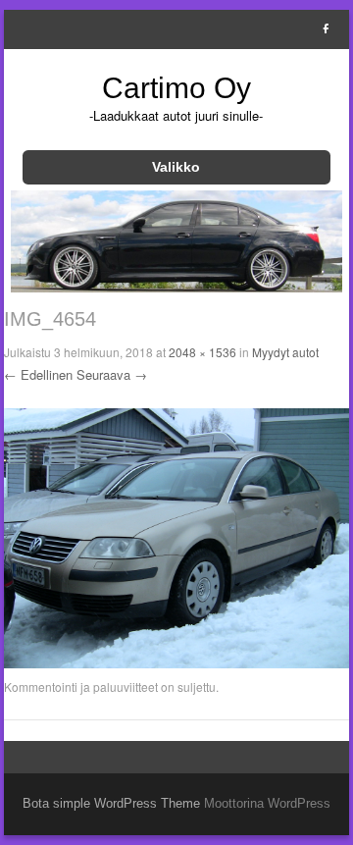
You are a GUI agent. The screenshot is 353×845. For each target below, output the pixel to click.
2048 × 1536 (202, 351)
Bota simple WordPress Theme (111, 803)
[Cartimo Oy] (177, 286)
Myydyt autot (285, 351)
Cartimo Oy (176, 88)
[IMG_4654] (177, 663)
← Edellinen (38, 374)
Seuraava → (111, 374)
